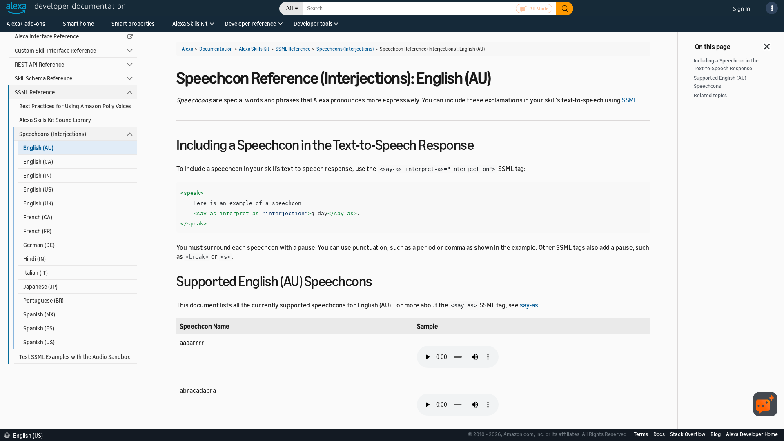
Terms (641, 434)
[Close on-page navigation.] (767, 44)
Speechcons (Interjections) (52, 133)
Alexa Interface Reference (47, 36)
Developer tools (313, 23)
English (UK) (38, 203)
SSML (629, 100)
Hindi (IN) (34, 258)
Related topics (710, 95)
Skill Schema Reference (43, 78)
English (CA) (38, 161)
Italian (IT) (35, 272)
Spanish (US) (39, 342)
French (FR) (37, 230)
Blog (716, 434)
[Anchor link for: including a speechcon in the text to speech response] (481, 143)
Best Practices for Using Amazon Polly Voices (75, 105)
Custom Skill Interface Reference (55, 50)
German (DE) (39, 244)
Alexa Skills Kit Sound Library (55, 119)
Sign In (741, 8)
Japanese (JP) (40, 286)
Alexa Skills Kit (189, 23)
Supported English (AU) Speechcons (720, 82)
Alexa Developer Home (752, 434)
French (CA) (37, 217)
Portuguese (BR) (43, 300)
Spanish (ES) (38, 328)
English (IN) (37, 175)
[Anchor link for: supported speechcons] (379, 280)
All (289, 8)
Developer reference (250, 23)
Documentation (216, 49)
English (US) (38, 189)
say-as (529, 305)
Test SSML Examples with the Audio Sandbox (74, 356)
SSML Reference (35, 92)
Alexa (187, 49)
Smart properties (133, 23)
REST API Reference (39, 64)
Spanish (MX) (39, 314)
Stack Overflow (688, 434)
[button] (189, 26)
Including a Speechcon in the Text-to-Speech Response (726, 64)
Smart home (78, 23)
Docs (659, 434)
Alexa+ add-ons (26, 23)
